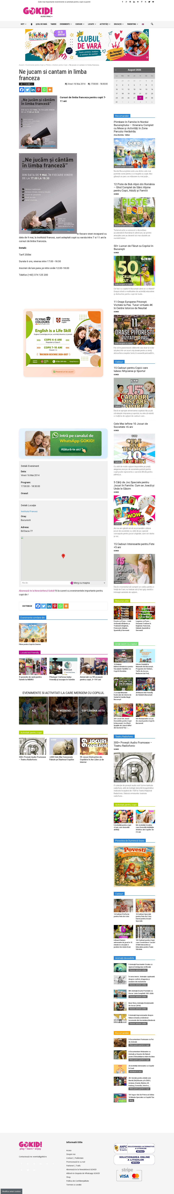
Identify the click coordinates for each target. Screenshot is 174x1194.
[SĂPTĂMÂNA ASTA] (93, 711)
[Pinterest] (142, 1)
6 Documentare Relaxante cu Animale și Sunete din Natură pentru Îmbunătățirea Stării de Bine (142, 1054)
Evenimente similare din (33, 617)
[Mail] (138, 1)
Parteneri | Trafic (73, 1165)
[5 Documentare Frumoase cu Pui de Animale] (120, 1042)
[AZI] (33, 711)
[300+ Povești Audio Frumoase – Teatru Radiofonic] (33, 747)
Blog (131, 1100)
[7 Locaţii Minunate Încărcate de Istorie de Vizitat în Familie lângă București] (123, 684)
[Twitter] (149, 1)
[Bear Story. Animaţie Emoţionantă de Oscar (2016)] (120, 1006)
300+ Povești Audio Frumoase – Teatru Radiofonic (133, 744)
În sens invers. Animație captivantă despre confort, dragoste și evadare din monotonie (142, 979)
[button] (152, 24)
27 (117, 81)
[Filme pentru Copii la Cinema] (33, 632)
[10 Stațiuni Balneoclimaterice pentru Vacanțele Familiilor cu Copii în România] (123, 655)
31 (140, 81)
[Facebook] (122, 1)
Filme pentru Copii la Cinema (30, 644)
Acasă (21, 65)
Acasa (68, 1150)
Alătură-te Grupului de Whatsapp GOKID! (83, 1173)
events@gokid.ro (40, 1156)
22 (146, 94)
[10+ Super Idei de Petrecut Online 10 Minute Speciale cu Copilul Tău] (120, 1098)
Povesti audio (120, 781)
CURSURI (78, 24)
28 (122, 81)
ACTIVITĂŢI (104, 24)
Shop (68, 1177)
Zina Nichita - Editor (122, 135)
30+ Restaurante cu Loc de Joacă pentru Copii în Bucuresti (145, 721)
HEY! (22, 24)
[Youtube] (153, 1)
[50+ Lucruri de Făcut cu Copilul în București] (134, 271)
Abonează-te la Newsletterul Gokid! (37, 590)
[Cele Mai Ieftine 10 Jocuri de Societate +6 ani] (134, 449)
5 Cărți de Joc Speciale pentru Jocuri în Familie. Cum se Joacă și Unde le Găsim (134, 485)
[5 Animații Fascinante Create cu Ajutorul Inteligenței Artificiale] (120, 967)
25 (122, 98)
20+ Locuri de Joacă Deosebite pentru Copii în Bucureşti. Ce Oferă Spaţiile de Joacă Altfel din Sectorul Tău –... (122, 723)
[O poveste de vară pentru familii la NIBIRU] (33, 667)
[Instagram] (130, 1)
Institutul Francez (29, 511)
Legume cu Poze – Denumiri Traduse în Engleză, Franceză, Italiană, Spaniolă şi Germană (143, 625)
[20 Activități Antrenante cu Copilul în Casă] (120, 1069)
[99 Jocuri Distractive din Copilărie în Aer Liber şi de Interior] (94, 747)
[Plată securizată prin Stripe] (129, 1174)
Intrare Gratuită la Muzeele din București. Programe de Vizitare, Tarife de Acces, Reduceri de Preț (144, 668)
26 (128, 98)
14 (140, 89)
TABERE (53, 24)
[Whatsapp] (44, 89)
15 (146, 89)
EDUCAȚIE (118, 24)
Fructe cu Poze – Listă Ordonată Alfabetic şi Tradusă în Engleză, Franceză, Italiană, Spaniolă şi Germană (122, 625)
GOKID (116, 194)
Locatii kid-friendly (30, 652)
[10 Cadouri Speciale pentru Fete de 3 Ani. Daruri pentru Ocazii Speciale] (145, 905)
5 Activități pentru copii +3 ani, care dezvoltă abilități (122, 827)
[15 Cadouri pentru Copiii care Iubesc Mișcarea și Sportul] (134, 393)
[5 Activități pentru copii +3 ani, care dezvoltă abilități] (123, 816)
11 (122, 89)
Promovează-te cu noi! (75, 1162)
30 (134, 81)
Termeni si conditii (73, 1184)
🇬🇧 (143, 24)
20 (134, 94)
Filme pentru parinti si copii (139, 1045)
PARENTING (131, 24)
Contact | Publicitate (74, 1158)
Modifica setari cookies (11, 1191)
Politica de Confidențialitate (77, 1181)
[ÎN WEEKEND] (63, 711)
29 (128, 81)
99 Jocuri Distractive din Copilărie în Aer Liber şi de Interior (92, 759)
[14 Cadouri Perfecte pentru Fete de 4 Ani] (123, 905)
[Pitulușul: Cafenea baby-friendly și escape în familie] (63, 667)
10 (117, 89)
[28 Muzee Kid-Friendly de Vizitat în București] (145, 684)
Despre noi (70, 1154)
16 (152, 89)
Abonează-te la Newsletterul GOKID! (81, 1169)
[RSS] (145, 1)
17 (117, 94)
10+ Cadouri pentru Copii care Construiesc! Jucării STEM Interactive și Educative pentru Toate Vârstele (145, 944)
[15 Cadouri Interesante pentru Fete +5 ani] (134, 569)
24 (117, 98)
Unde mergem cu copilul (123, 284)
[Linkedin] (134, 1)
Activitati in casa (136, 1071)
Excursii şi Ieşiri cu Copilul (124, 167)
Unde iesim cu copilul (126, 644)
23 (152, 94)
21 (140, 94)
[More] (49, 89)
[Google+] (126, 1)
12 (128, 89)
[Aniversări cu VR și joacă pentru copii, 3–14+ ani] (94, 667)
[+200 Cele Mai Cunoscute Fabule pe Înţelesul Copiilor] (63, 747)
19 (128, 94)
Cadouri (118, 406)
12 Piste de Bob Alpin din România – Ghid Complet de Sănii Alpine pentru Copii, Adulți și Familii (134, 187)
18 (122, 94)
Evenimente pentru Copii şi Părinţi (38, 65)
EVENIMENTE (65, 24)
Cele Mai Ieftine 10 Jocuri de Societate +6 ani (131, 425)
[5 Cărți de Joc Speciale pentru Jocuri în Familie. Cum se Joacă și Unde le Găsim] (134, 510)
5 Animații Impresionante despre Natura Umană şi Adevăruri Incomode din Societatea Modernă (142, 1017)
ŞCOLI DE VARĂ (41, 24)
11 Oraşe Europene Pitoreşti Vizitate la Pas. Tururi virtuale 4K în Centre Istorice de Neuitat (133, 305)
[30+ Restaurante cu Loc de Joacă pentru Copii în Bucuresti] (145, 710)
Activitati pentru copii (31, 732)
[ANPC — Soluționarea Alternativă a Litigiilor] (134, 1148)
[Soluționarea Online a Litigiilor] (134, 1160)
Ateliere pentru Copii (59, 65)
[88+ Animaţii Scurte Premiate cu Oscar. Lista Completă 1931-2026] (120, 994)
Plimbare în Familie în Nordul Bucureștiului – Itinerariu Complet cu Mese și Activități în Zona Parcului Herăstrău (133, 126)
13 (134, 89)
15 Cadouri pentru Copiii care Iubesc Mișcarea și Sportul (131, 369)
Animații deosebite (124, 958)
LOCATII (91, 24)
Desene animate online (138, 970)
